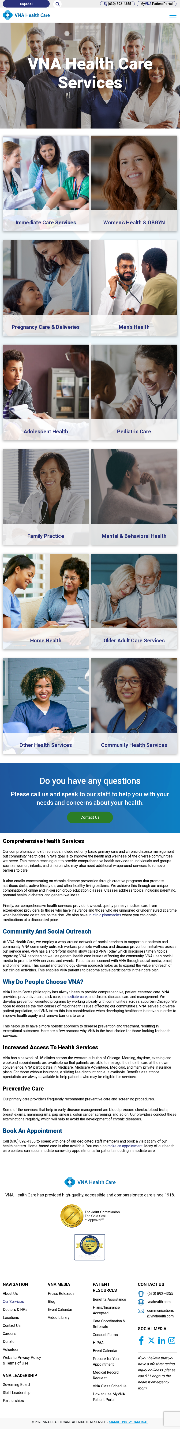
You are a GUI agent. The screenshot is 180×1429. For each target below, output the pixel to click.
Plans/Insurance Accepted (106, 1310)
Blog (51, 1301)
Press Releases (61, 1293)
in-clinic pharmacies (105, 915)
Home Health (45, 641)
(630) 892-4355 (119, 4)
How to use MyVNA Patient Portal (109, 1397)
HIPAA (98, 1342)
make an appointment (125, 1146)
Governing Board (16, 1384)
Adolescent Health (46, 432)
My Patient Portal (156, 4)
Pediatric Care (134, 432)
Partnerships (13, 1400)
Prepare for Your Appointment (106, 1362)
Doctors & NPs (15, 1309)
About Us (10, 1293)
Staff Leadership (16, 1392)
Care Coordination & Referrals (109, 1324)
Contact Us (90, 817)
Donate (9, 1341)
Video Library (59, 1317)
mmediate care (75, 996)
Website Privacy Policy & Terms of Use (22, 1360)
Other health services (45, 745)
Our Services (13, 1301)
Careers (9, 1333)
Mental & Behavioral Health (134, 536)
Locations (11, 1317)
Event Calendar (60, 1309)
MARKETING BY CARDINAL (128, 1422)
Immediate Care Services (45, 222)
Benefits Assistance (109, 1299)
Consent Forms (105, 1334)
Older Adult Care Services (134, 641)
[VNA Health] (90, 1183)
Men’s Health (134, 327)
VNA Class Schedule (110, 1386)
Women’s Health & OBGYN (134, 222)
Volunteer (11, 1349)
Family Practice (45, 536)
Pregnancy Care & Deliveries (46, 327)
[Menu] (172, 15)
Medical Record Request (106, 1375)
